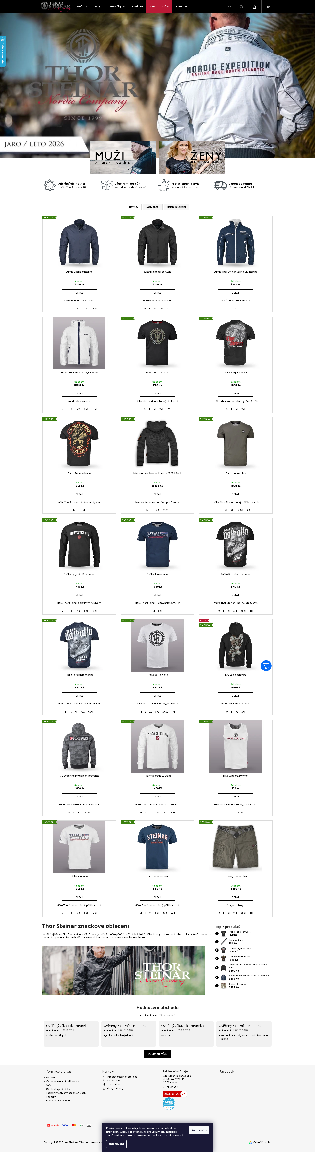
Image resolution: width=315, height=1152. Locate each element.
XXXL (87, 308)
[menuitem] (81, 6)
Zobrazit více (157, 1054)
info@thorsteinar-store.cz (122, 1076)
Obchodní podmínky (58, 1089)
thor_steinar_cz (116, 1088)
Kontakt (50, 1077)
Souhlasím (199, 1130)
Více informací (173, 1135)
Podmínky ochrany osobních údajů (66, 1093)
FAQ (48, 1085)
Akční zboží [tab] (152, 207)
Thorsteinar (113, 1084)
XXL (79, 308)
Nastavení (116, 1144)
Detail (79, 292)
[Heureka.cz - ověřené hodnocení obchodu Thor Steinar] (169, 1103)
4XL (95, 308)
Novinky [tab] (133, 207)
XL (72, 308)
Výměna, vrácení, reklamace (62, 1081)
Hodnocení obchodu (157, 1007)
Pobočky (51, 1096)
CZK (227, 6)
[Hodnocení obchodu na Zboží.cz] (175, 1094)
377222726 (113, 1080)
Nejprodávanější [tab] (176, 207)
